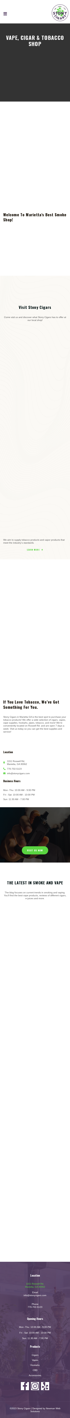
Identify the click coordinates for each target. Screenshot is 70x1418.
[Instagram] (35, 1386)
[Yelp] (45, 1386)
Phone (35, 1304)
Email (35, 1292)
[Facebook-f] (25, 1386)
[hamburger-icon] (5, 14)
